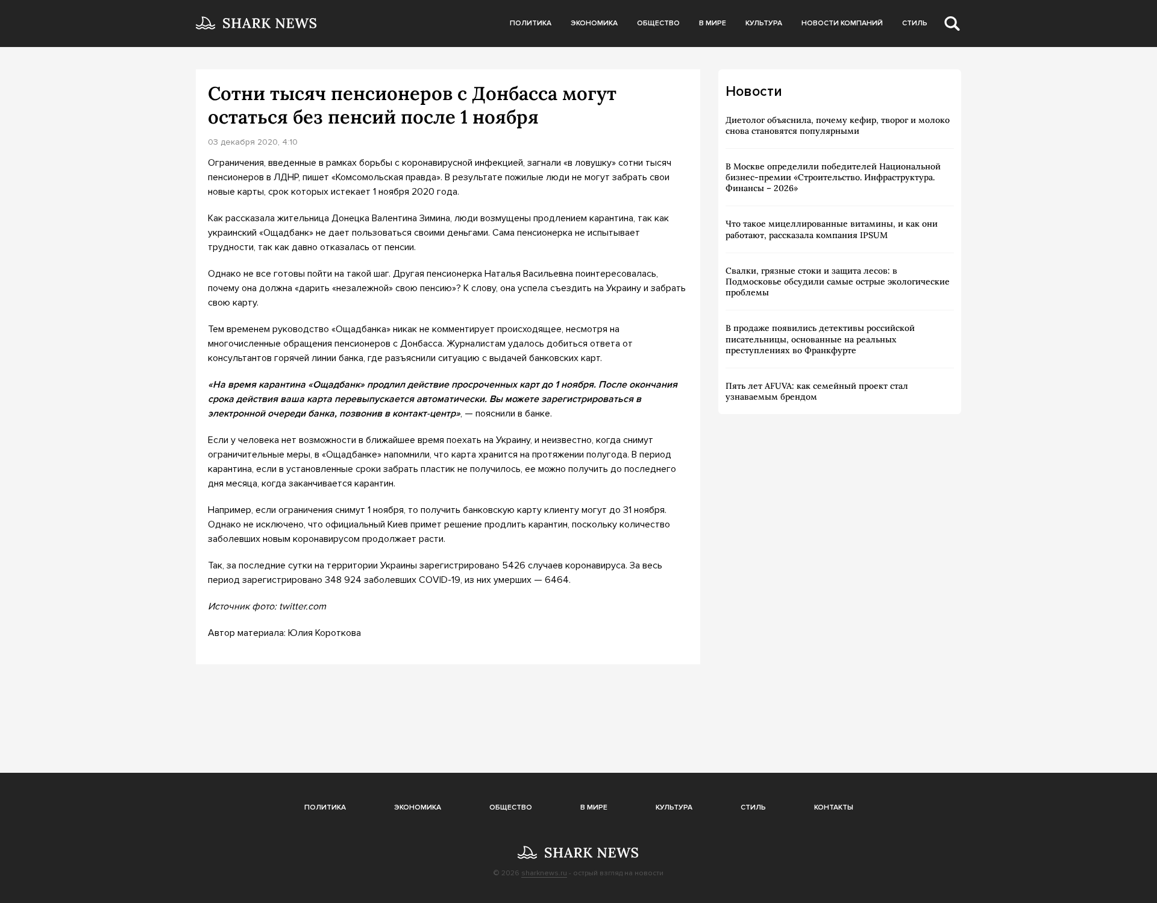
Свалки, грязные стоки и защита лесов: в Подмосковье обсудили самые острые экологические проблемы (838, 281)
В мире (712, 23)
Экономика (594, 23)
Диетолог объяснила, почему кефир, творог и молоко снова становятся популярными (838, 125)
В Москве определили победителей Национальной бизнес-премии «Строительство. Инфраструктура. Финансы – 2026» (833, 177)
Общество (658, 23)
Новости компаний (842, 23)
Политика (530, 23)
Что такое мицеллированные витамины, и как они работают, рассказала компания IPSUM (832, 229)
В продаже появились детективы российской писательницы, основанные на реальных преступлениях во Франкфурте (820, 338)
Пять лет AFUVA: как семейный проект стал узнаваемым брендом (817, 391)
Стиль (914, 23)
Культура (763, 23)
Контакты (833, 807)
